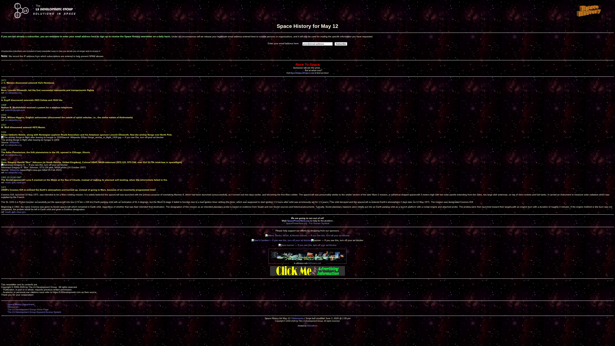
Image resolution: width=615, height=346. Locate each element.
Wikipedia (14, 142)
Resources (13, 307)
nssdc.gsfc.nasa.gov (15, 182)
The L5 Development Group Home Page (28, 309)
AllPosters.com (314, 263)
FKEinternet (312, 326)
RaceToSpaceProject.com (302, 73)
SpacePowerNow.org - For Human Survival (307, 223)
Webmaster (298, 318)
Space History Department (21, 304)
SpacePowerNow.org (298, 220)
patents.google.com (15, 110)
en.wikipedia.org (13, 92)
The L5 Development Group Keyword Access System (34, 312)
